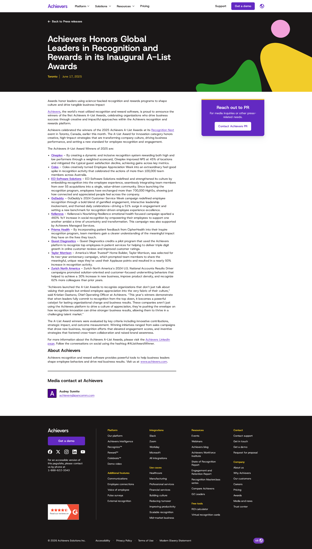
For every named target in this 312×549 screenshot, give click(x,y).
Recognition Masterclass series (206, 481)
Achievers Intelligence (120, 441)
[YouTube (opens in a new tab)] (83, 452)
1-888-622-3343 (59, 470)
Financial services (160, 489)
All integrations (158, 458)
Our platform (115, 435)
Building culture (158, 495)
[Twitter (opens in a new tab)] (58, 452)
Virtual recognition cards (206, 514)
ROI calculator (200, 509)
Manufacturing (158, 478)
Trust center (240, 506)
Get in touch (240, 441)
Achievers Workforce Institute (204, 454)
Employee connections (121, 484)
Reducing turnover (160, 501)
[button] (123, 431)
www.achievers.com (153, 361)
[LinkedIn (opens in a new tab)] (74, 452)
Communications (118, 478)
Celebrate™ (114, 458)
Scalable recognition (161, 512)
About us (238, 467)
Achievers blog (200, 447)
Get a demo (240, 447)
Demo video (115, 463)
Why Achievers (242, 473)
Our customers (242, 478)
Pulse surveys (115, 495)
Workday (155, 447)
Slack (153, 435)
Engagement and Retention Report (202, 472)
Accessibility (103, 540)
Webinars (197, 441)
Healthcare (156, 473)
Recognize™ (115, 447)
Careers (238, 484)
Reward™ (113, 452)
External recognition (119, 501)
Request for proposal (245, 452)
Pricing (144, 6)
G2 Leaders (198, 494)
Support (220, 6)
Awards (237, 495)
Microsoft (155, 452)
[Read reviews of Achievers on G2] (63, 512)
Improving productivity (163, 506)
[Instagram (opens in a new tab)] (66, 452)
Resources (124, 6)
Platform (80, 6)
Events (195, 435)
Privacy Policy (124, 540)
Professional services (162, 484)
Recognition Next (162, 130)
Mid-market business (162, 517)
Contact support (243, 435)
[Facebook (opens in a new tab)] (50, 452)
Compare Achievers (203, 488)
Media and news (242, 501)
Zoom (153, 441)
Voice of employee (118, 489)
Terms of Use (145, 540)
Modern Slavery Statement (175, 540)
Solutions (101, 6)
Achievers (54, 111)
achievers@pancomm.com (76, 395)
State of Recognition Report (204, 463)
